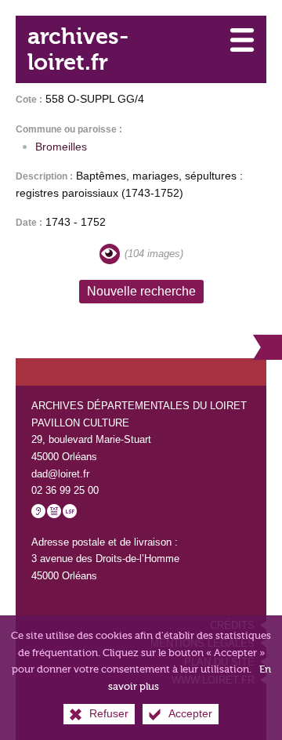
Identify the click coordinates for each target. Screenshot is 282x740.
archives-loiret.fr (77, 49)
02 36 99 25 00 (65, 490)
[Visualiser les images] (109, 254)
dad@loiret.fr (60, 474)
